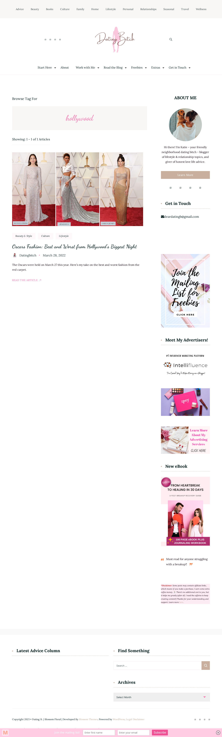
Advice (20, 9)
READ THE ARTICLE (25, 280)
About (65, 67)
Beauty (35, 9)
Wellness (201, 9)
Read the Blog (113, 67)
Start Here (45, 67)
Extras (155, 67)
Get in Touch (177, 67)
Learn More (185, 175)
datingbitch (27, 255)
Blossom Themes (88, 719)
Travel (185, 9)
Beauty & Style (23, 236)
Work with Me (85, 67)
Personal (128, 9)
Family (80, 9)
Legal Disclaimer (135, 719)
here (181, 602)
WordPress (119, 719)
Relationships (148, 9)
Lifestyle (111, 9)
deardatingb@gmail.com (181, 217)
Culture (65, 9)
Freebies (137, 67)
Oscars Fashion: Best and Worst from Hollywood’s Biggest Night (74, 246)
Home (95, 9)
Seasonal (168, 9)
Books (49, 9)
